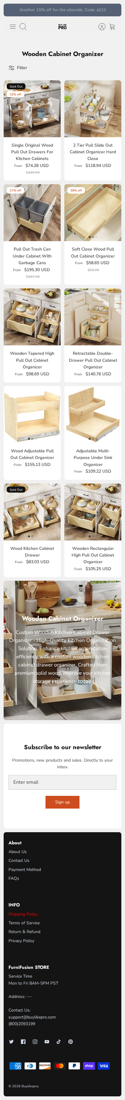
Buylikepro (30, 1086)
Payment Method (24, 869)
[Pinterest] (70, 1041)
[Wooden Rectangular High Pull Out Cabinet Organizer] (92, 512)
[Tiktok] (59, 1041)
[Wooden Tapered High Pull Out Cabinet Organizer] (32, 316)
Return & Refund (24, 932)
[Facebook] (23, 1041)
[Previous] (11, 10)
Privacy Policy (21, 941)
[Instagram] (35, 1041)
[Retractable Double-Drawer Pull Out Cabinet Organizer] (92, 316)
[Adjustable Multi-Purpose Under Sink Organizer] (92, 414)
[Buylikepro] (62, 26)
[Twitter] (11, 1041)
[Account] (99, 26)
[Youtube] (47, 1041)
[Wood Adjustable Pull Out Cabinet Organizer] (32, 414)
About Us (17, 852)
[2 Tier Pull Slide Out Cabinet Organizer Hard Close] (92, 108)
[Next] (113, 10)
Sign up (62, 802)
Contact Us (18, 860)
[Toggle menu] (12, 26)
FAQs (13, 878)
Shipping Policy (23, 914)
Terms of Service (24, 923)
